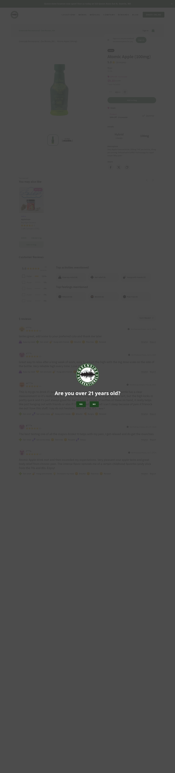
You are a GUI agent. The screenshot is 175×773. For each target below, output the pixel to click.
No (94, 404)
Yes (81, 404)
